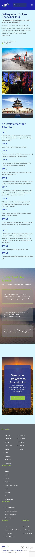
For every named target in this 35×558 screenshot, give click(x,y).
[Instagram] (27, 547)
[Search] (20, 5)
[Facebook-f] (22, 547)
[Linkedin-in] (31, 547)
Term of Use (5, 550)
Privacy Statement (16, 550)
